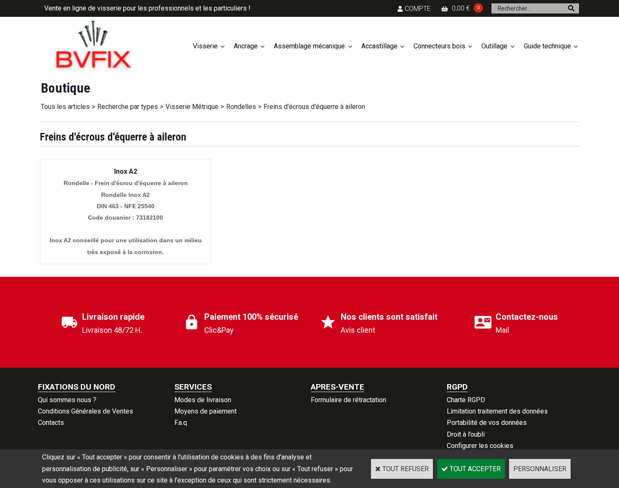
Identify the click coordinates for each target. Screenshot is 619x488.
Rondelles (241, 107)
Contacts (51, 423)
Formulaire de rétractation (348, 400)
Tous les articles (65, 107)
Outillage (494, 46)
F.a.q (180, 423)
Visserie (205, 46)
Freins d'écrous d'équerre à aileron (314, 107)
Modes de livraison (202, 400)
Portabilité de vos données (487, 423)
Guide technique (547, 46)
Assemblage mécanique (309, 46)
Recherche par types (127, 107)
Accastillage (379, 46)
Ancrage (246, 46)
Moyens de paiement (205, 411)
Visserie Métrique (192, 107)
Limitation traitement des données (497, 411)
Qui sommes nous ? (67, 400)
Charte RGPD (466, 400)
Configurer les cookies (480, 446)
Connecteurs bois (439, 46)
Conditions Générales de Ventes (85, 411)
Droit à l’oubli (466, 434)
